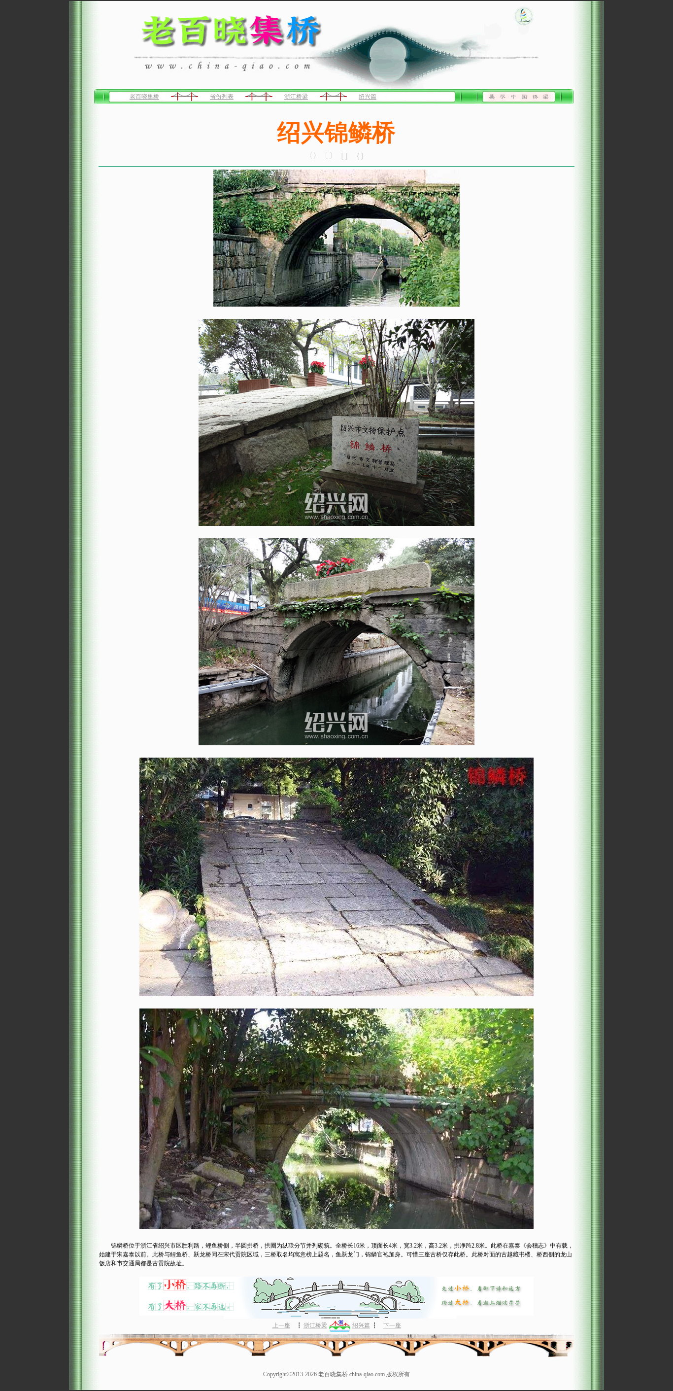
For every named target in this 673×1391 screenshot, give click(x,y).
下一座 (392, 1325)
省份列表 (222, 96)
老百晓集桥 (144, 96)
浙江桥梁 (296, 96)
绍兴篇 (367, 96)
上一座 (281, 1325)
